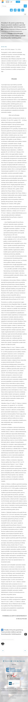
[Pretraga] (25, 6)
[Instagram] (22, 10)
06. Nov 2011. (4, 46)
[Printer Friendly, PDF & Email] (2, 644)
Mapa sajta (22, 661)
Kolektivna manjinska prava (8, 639)
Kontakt (14, 661)
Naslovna (7, 661)
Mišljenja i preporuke (9, 29)
